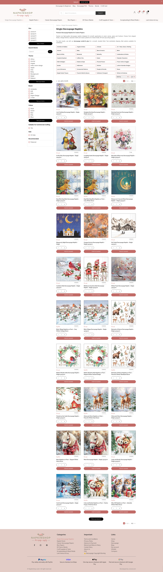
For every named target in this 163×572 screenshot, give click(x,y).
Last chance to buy (152, 20)
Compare (114, 551)
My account (115, 547)
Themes (90, 6)
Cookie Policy (88, 547)
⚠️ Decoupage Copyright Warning (95, 553)
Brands (97, 6)
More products (96, 519)
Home (58, 25)
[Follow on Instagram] (40, 545)
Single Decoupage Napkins (13, 20)
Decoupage (115, 543)
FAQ (85, 551)
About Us (87, 549)
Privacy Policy (88, 541)
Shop (113, 541)
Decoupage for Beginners (63, 6)
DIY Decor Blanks (88, 20)
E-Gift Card (104, 6)
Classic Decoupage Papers (53, 20)
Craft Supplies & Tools (106, 20)
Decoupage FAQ (82, 6)
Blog (74, 6)
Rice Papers (71, 20)
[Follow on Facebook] (34, 545)
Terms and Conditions (91, 539)
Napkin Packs (33, 20)
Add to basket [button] (68, 121)
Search (100, 13)
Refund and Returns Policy (92, 545)
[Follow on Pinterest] (47, 545)
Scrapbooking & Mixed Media (129, 20)
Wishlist (113, 549)
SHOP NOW (84, 2)
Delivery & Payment (90, 543)
